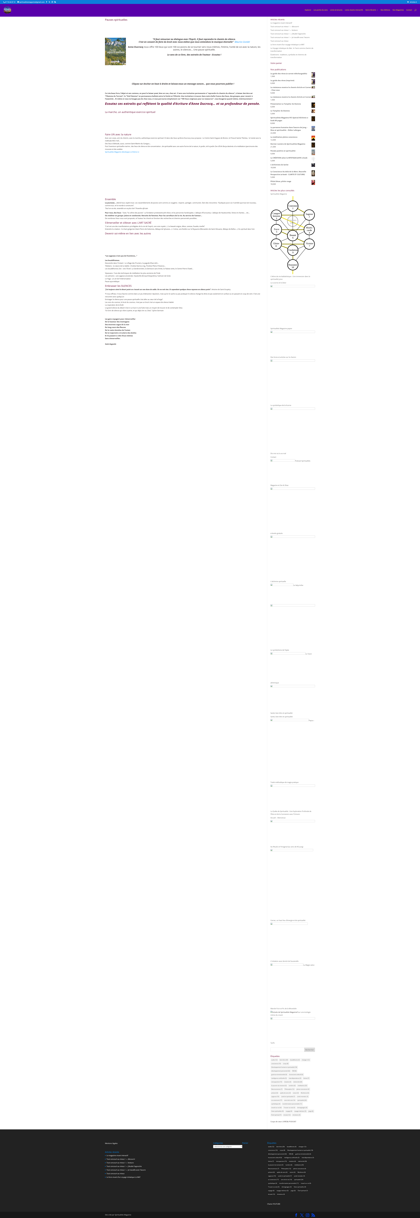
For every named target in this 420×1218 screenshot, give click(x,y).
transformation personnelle (292, 1104)
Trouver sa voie (289, 1107)
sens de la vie (289, 1100)
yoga (310, 1111)
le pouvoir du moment (279, 1085)
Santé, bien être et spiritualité (281, 713)
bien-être (284, 1060)
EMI (294, 1071)
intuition (287, 1082)
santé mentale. (302, 1096)
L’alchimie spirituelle (278, 581)
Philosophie (289, 1089)
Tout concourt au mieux (279, 41)
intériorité (297, 1082)
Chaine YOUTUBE (273, 1204)
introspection (276, 1082)
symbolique (275, 1104)
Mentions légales (111, 1143)
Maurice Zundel (242, 41)
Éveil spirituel (276, 1115)
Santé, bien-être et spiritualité (281, 717)
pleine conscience (303, 1089)
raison (296, 1093)
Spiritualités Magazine (278, 194)
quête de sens (285, 1093)
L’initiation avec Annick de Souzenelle (284, 961)
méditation (302, 1085)
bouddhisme (295, 1060)
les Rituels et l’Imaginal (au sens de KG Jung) (286, 847)
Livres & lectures (336, 10)
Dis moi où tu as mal (278, 453)
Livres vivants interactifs (354, 10)
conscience (276, 1064)
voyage (289, 1111)
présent (274, 1093)
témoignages (302, 1107)
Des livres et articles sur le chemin (283, 357)
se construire (276, 1100)
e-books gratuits (276, 533)
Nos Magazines (398, 10)
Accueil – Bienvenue (277, 818)
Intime (306, 1078)
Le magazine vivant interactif (281, 23)
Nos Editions (385, 10)
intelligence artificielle (279, 1078)
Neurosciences (276, 1089)
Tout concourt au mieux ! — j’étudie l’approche (288, 34)
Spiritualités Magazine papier (281, 328)
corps (285, 1064)
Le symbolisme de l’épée (279, 650)
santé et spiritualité (288, 1096)
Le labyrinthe (298, 585)
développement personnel (280, 1071)
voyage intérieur (300, 1111)
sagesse (275, 1096)
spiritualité (302, 1100)
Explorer (308, 10)
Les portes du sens (321, 10)
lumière (292, 1085)
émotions (296, 1115)
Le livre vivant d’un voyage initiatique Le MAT (287, 44)
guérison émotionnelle (279, 1074)
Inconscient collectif (296, 1074)
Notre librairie (370, 10)
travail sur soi (276, 1107)
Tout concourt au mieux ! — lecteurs (284, 30)
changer (306, 1060)
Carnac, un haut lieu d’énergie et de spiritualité (287, 920)
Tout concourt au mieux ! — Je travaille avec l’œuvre (290, 37)
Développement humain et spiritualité (284, 1067)
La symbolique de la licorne (280, 405)
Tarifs (272, 1043)
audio (274, 1060)
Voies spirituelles (277, 1111)
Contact (409, 10)
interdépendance (295, 1078)
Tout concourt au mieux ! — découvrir (284, 26)
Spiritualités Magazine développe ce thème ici (122, 152)
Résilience (305, 1093)
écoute (287, 1115)
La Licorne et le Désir (278, 283)
